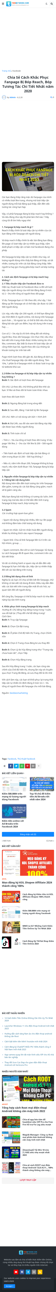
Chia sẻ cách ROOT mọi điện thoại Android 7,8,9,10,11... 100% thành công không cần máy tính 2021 (38, 1168)
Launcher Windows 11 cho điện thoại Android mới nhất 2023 (29, 1027)
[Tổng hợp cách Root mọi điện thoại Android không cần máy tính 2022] (28, 1088)
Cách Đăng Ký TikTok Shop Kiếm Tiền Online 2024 (38, 942)
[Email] (33, 766)
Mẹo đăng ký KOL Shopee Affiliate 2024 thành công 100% (27, 884)
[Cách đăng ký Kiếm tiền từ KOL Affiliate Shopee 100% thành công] (11, 897)
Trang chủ (6, 71)
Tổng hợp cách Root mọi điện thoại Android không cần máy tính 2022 (24, 1109)
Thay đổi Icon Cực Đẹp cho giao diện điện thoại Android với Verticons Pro (26, 1063)
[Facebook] (10, 766)
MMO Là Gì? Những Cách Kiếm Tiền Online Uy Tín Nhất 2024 (37, 927)
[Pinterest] (27, 766)
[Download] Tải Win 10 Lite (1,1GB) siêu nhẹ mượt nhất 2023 (36, 1152)
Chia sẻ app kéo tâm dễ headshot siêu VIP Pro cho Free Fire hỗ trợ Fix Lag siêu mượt (38, 1122)
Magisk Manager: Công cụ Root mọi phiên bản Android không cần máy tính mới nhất (38, 1137)
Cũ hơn (49, 841)
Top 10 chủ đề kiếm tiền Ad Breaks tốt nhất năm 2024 (40, 796)
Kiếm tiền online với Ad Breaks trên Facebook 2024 (13, 823)
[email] (34, 1272)
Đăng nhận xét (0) (28, 834)
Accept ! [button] (9, 1286)
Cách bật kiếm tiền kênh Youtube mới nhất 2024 (26, 1041)
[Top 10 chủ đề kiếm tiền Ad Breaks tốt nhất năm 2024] (42, 784)
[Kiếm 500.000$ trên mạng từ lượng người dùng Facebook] (14, 784)
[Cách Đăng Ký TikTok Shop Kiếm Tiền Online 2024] (11, 942)
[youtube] (16, 1272)
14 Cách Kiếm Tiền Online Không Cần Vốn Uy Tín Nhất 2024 (29, 1019)
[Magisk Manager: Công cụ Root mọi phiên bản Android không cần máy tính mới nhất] (11, 1137)
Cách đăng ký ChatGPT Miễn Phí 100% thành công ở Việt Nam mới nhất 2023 (28, 1048)
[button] (3, 3)
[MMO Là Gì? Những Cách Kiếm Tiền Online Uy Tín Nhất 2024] (11, 927)
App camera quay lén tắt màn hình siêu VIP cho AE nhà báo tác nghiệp (29, 1055)
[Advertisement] (28, 39)
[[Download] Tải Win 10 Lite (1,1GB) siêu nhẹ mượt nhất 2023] (11, 1152)
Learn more (9, 1281)
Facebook (17, 71)
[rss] (40, 1272)
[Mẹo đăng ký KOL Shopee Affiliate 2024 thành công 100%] (28, 863)
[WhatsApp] (21, 766)
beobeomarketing (19, 693)
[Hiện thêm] (38, 766)
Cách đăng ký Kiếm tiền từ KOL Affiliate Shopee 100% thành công (38, 897)
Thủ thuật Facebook (26, 759)
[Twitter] (16, 766)
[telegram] (28, 1272)
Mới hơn (7, 841)
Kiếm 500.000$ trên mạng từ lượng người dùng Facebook (14, 796)
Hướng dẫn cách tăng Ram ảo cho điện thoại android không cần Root (28, 1035)
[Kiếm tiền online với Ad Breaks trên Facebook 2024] (14, 811)
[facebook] (22, 1272)
